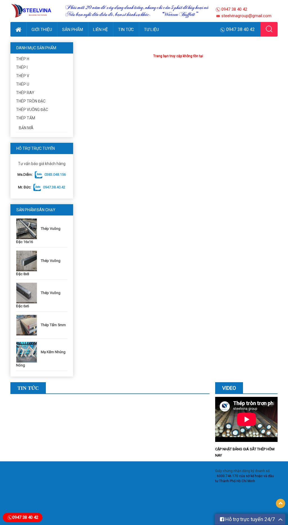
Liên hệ (100, 29)
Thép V (22, 76)
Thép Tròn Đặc (31, 101)
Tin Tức (126, 29)
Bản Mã (26, 128)
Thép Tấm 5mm (53, 325)
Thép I (22, 67)
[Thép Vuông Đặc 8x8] (28, 261)
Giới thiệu (42, 29)
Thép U (22, 84)
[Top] (280, 503)
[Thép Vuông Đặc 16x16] (28, 228)
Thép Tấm (25, 118)
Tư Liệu (151, 29)
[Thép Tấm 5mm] (28, 325)
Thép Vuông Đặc (32, 109)
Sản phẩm (72, 29)
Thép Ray (25, 92)
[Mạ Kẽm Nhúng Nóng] (28, 352)
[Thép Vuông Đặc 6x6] (28, 293)
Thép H (22, 59)
